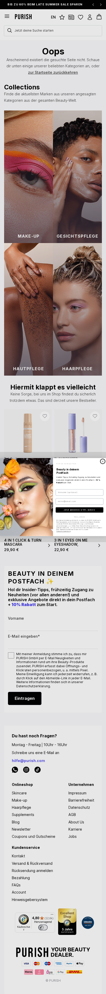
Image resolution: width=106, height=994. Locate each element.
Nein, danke (79, 516)
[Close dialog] (102, 461)
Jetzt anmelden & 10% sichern (79, 510)
